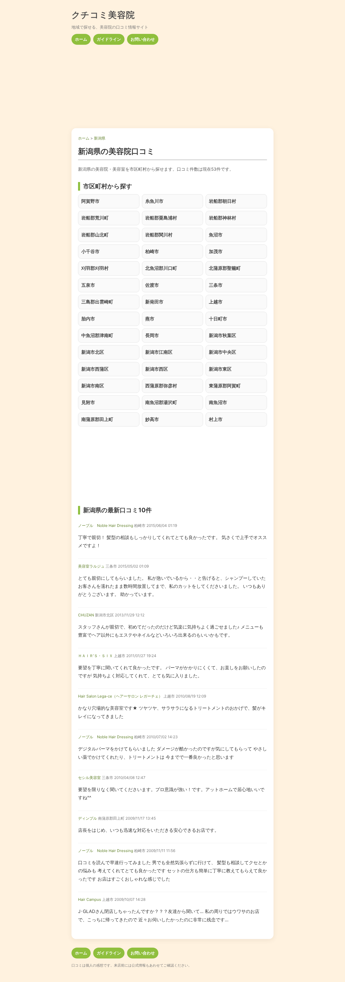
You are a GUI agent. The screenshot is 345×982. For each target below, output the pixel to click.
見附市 (88, 402)
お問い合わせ (143, 39)
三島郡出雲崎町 (97, 301)
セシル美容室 (89, 777)
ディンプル (87, 818)
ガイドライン (109, 39)
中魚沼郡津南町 (97, 335)
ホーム (81, 39)
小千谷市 (90, 251)
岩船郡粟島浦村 (161, 217)
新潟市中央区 (222, 352)
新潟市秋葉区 (222, 335)
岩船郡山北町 (95, 234)
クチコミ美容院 (103, 15)
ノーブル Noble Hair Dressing (105, 525)
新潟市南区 (92, 385)
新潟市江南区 (159, 352)
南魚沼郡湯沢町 (161, 402)
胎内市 (88, 318)
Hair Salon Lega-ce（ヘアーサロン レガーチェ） (120, 696)
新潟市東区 (220, 369)
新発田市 (154, 301)
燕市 (149, 318)
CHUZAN (86, 615)
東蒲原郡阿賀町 (225, 385)
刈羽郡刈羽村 (95, 268)
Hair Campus (89, 899)
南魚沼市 (218, 402)
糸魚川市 (154, 201)
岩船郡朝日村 (222, 201)
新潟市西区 (156, 369)
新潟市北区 (92, 352)
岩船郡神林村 (222, 217)
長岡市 (152, 335)
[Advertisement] (172, 84)
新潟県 (99, 138)
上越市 (216, 301)
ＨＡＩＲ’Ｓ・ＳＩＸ (95, 655)
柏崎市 (152, 251)
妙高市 (152, 419)
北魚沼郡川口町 (161, 268)
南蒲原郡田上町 (97, 419)
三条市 (216, 285)
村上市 (216, 419)
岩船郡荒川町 (95, 217)
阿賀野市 (90, 201)
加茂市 (216, 251)
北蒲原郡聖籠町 (225, 268)
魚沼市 (216, 234)
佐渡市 (152, 285)
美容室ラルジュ (91, 566)
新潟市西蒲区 (95, 369)
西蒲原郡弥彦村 (161, 385)
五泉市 (88, 285)
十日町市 (218, 318)
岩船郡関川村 (159, 234)
